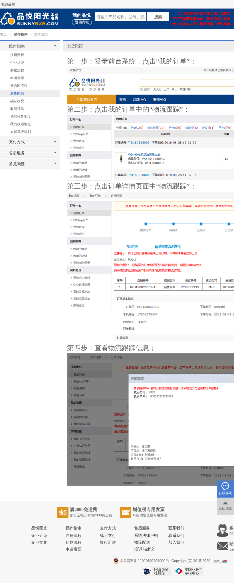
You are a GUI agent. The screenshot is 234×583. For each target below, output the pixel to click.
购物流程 (17, 70)
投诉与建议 (144, 549)
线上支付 (108, 535)
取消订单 (17, 109)
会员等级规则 (20, 132)
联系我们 (176, 535)
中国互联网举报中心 (188, 571)
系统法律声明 (146, 535)
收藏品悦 (8, 4)
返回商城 (82, 22)
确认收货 (17, 101)
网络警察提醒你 (157, 571)
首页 (3, 34)
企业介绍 (39, 535)
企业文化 (39, 542)
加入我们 (176, 542)
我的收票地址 (20, 124)
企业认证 (17, 63)
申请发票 (17, 78)
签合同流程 (18, 86)
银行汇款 (108, 542)
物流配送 (142, 542)
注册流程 (17, 55)
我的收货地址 (20, 116)
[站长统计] (220, 561)
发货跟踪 (17, 93)
